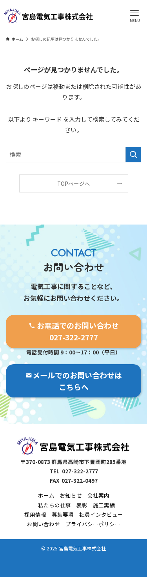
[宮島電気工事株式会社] (49, 15)
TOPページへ (73, 183)
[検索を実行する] (133, 154)
